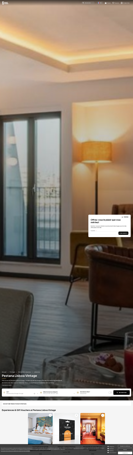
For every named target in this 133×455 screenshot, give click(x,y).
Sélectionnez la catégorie (50, 391)
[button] (57, 393)
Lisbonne (37, 372)
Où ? (7, 391)
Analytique (111, 448)
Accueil (4, 372)
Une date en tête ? (85, 391)
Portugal (12, 372)
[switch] (110, 392)
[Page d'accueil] (5, 3)
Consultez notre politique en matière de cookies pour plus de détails (15, 450)
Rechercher (123, 392)
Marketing (111, 450)
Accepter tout (125, 452)
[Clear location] (34, 393)
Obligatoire (111, 446)
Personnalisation (112, 452)
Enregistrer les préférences (125, 446)
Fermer (126, 217)
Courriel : (93, 230)
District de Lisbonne (24, 372)
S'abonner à (123, 233)
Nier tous (125, 449)
